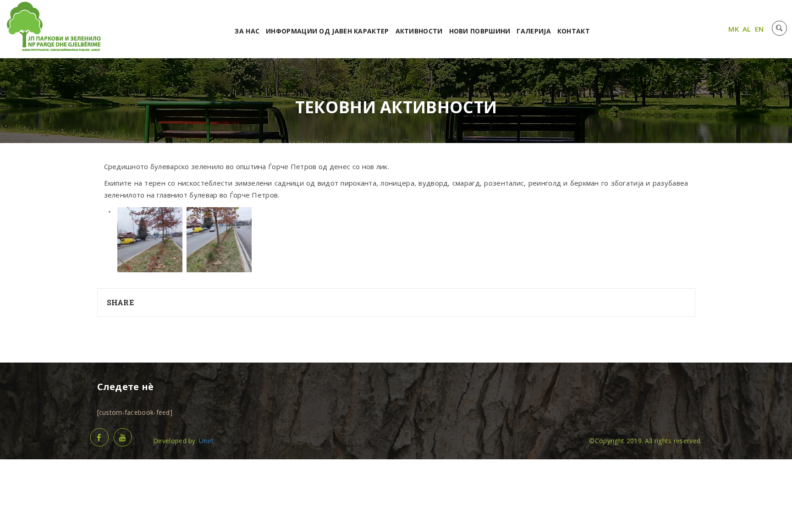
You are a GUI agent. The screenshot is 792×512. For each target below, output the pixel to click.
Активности (419, 31)
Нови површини (480, 31)
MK (733, 28)
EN (759, 28)
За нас (247, 31)
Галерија (533, 31)
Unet (206, 440)
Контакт (573, 31)
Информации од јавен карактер (327, 31)
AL (746, 28)
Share (120, 302)
